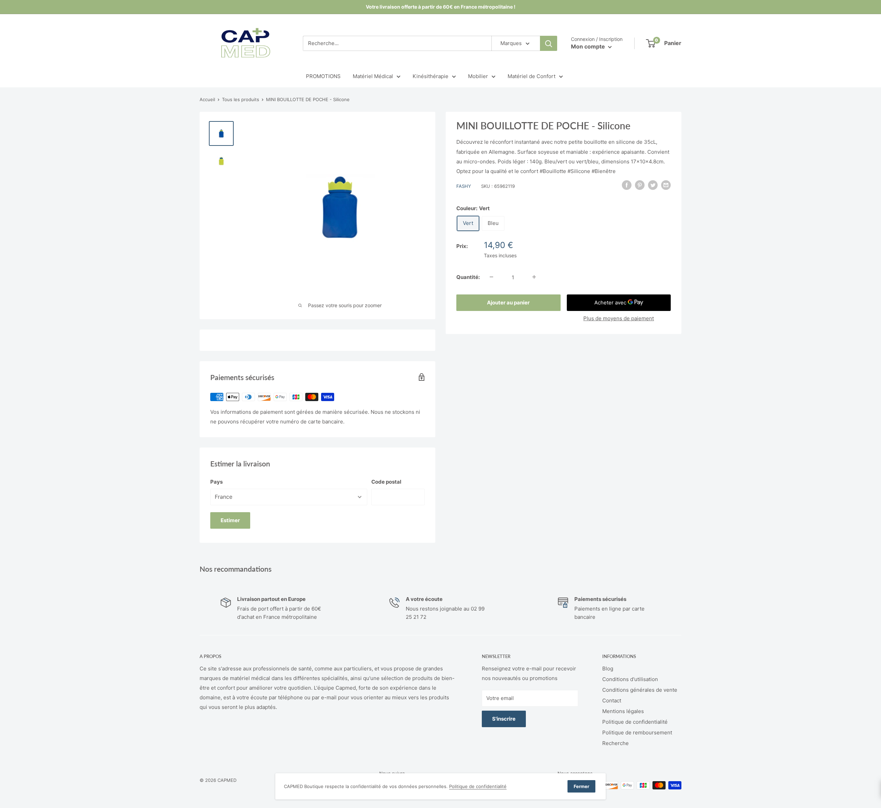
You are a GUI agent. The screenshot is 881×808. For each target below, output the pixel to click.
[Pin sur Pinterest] (640, 185)
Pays (216, 481)
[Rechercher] (548, 43)
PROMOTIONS (323, 76)
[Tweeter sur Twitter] (653, 185)
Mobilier (478, 76)
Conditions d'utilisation (630, 679)
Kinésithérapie (430, 76)
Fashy (463, 185)
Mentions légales (623, 711)
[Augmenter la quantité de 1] (534, 277)
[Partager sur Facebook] (626, 185)
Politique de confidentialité (635, 722)
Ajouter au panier (508, 302)
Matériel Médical (373, 76)
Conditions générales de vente (639, 690)
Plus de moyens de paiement (618, 318)
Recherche (615, 743)
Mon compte (588, 46)
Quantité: (468, 276)
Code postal (386, 481)
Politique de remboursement (637, 732)
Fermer (581, 786)
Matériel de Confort (531, 76)
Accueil (207, 99)
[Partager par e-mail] (666, 185)
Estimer (230, 520)
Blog (607, 668)
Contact (611, 700)
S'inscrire (504, 718)
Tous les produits (240, 99)
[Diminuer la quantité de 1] (491, 277)
